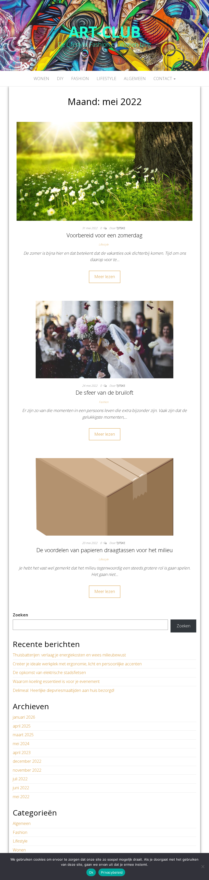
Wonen (41, 78)
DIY (60, 78)
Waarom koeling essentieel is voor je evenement (56, 681)
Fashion (80, 78)
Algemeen (135, 78)
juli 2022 (20, 779)
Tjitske (120, 228)
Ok (91, 872)
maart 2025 (23, 734)
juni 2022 (21, 788)
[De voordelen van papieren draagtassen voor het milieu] (104, 496)
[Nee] (202, 866)
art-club (104, 31)
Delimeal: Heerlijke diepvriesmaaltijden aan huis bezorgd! (63, 690)
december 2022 (27, 761)
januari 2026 (24, 717)
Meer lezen (104, 276)
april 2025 (22, 726)
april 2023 (22, 752)
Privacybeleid (112, 872)
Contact (163, 78)
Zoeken (20, 615)
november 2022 (27, 770)
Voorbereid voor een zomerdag (104, 235)
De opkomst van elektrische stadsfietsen (49, 672)
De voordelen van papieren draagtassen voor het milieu (104, 550)
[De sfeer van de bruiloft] (104, 339)
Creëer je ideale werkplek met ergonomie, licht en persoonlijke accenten (77, 664)
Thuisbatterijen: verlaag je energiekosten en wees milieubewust (69, 655)
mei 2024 (21, 743)
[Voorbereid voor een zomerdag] (104, 171)
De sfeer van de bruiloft (104, 392)
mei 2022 (21, 796)
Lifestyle (106, 78)
